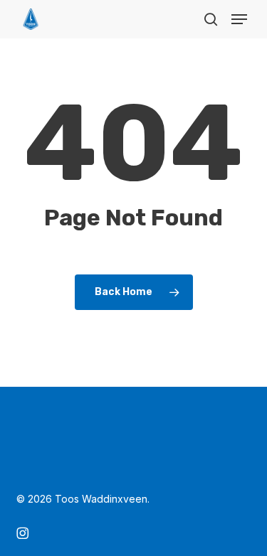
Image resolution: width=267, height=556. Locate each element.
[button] (239, 19)
